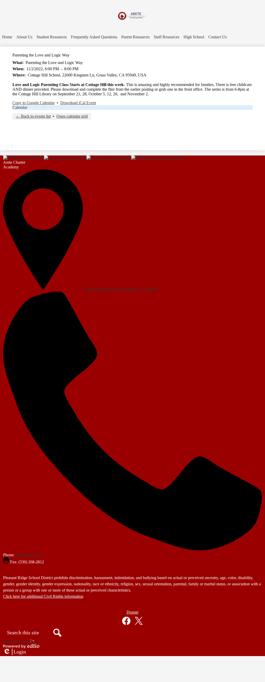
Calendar (19, 107)
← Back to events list (33, 116)
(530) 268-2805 (28, 555)
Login (14, 652)
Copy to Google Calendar (33, 103)
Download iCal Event (78, 103)
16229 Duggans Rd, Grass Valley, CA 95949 (120, 289)
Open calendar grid (72, 116)
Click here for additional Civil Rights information (43, 596)
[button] (24, 37)
